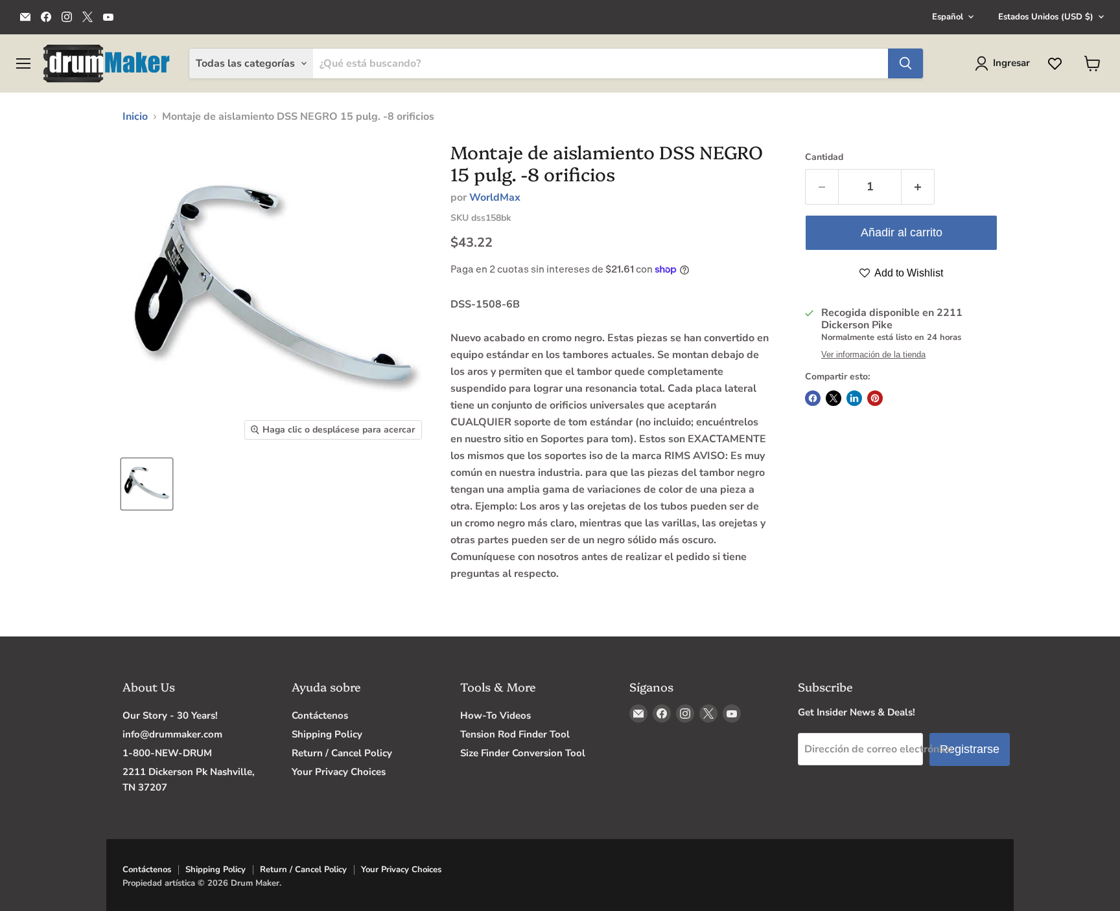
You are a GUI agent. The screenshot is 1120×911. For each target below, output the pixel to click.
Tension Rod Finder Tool (515, 734)
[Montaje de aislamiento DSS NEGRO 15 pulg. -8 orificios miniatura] (146, 484)
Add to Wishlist (907, 272)
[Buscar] (905, 63)
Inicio (135, 116)
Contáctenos (320, 715)
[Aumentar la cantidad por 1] (918, 187)
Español (947, 17)
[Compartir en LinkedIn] (854, 398)
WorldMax (494, 197)
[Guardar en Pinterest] (875, 398)
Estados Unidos (1045, 17)
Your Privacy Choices (339, 771)
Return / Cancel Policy (342, 753)
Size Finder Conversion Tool (522, 753)
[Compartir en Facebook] (813, 398)
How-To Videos (495, 715)
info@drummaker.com (172, 734)
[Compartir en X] (833, 398)
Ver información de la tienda (873, 354)
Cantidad (824, 157)
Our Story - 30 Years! (170, 715)
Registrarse (969, 749)
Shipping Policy (327, 734)
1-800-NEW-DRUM (167, 753)
